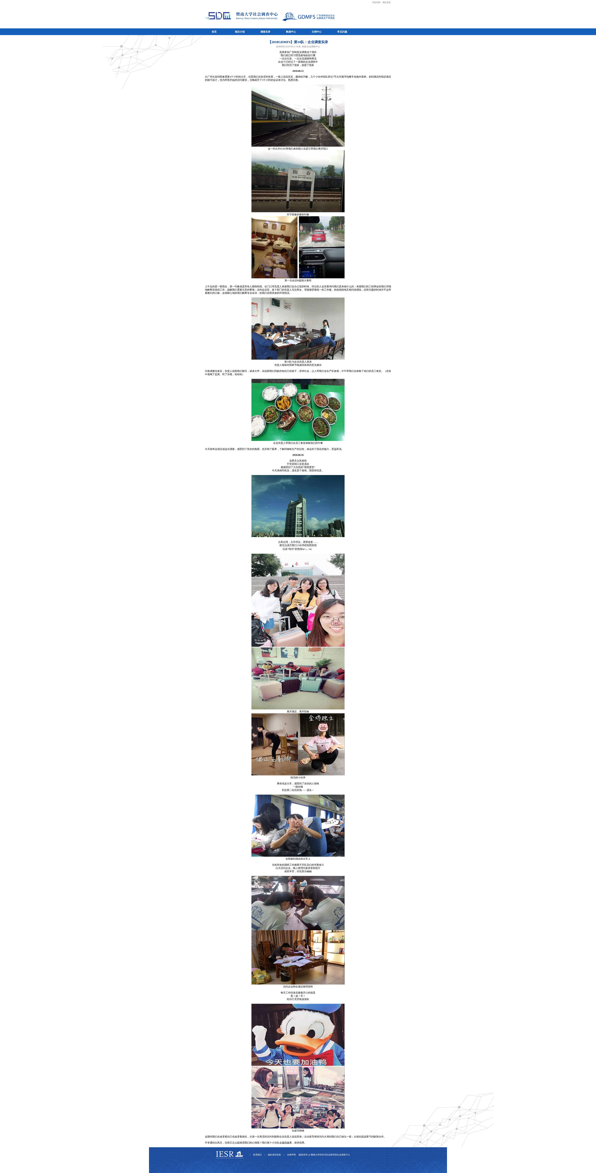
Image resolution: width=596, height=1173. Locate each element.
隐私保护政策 (274, 1155)
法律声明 (291, 1155)
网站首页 (387, 2)
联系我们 (257, 1155)
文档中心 (317, 31)
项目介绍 (240, 31)
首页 (214, 31)
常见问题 (342, 31)
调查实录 (265, 31)
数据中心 (291, 31)
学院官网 (376, 2)
